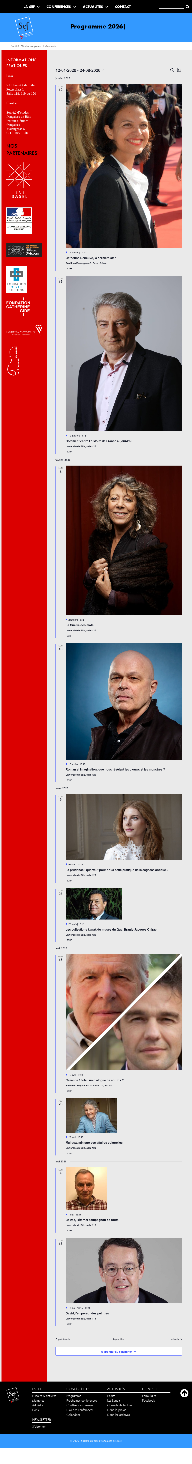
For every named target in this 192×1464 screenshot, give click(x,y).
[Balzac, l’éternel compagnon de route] (124, 1188)
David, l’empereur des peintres (87, 1313)
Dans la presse (116, 1410)
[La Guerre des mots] (124, 540)
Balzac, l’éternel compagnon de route (92, 1220)
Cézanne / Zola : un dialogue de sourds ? (95, 1080)
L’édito (111, 1396)
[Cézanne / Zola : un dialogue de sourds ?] (124, 1012)
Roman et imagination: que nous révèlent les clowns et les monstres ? (115, 769)
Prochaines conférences (81, 1400)
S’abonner (39, 1426)
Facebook (148, 1400)
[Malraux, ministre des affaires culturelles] (124, 1115)
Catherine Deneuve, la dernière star (91, 258)
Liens (35, 1410)
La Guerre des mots (80, 625)
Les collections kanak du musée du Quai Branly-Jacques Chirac (111, 929)
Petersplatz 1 (15, 89)
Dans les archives (118, 1415)
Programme (74, 1396)
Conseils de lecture (119, 1405)
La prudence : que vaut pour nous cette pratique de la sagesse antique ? (117, 870)
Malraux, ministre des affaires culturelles (94, 1142)
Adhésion (38, 1405)
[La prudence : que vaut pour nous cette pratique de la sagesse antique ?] (124, 827)
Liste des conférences (79, 1410)
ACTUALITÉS (116, 1389)
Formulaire (149, 1396)
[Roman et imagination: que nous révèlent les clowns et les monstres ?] (124, 701)
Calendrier (73, 1415)
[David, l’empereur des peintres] (124, 1270)
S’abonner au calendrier (116, 1351)
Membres (38, 1400)
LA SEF (37, 1389)
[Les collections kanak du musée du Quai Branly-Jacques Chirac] (124, 904)
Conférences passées (79, 1405)
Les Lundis (113, 1400)
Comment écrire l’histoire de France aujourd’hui (99, 441)
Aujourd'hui (118, 1339)
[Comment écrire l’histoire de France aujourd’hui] (124, 353)
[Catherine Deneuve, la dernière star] (124, 166)
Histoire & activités (44, 1396)
